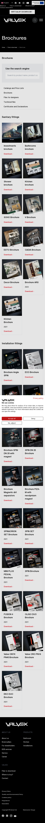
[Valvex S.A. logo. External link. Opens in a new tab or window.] (8, 400)
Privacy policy (38, 398)
